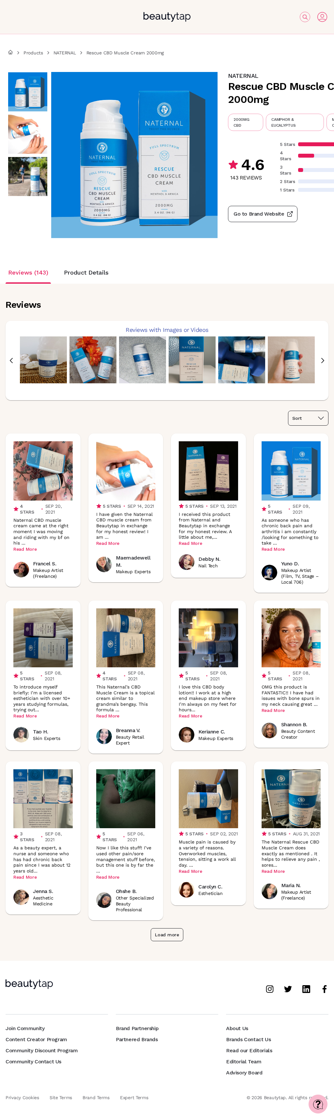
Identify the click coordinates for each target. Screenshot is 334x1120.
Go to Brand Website (259, 214)
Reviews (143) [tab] (28, 272)
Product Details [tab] (86, 272)
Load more (167, 934)
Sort (297, 418)
